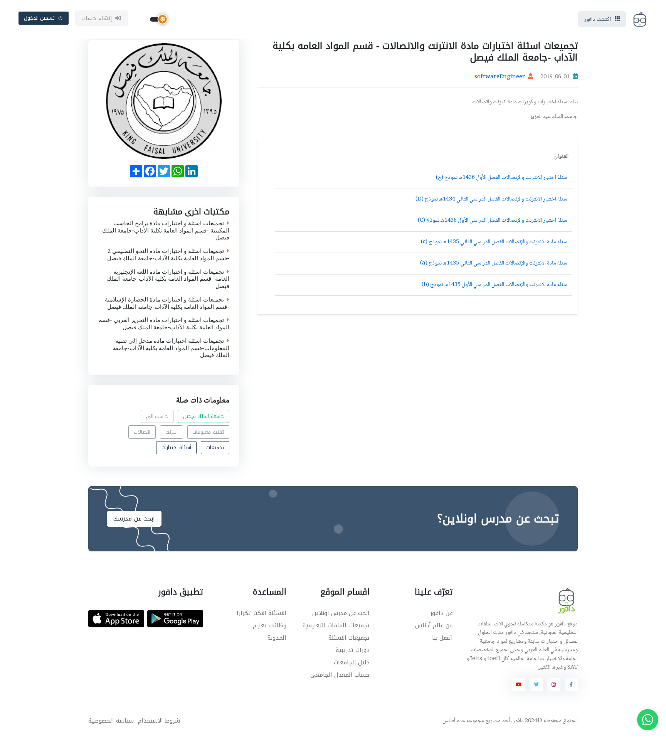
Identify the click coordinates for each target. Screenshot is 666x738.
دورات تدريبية (353, 650)
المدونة (276, 637)
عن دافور (441, 613)
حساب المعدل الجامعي (340, 674)
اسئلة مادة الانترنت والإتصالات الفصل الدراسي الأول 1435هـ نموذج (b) (495, 285)
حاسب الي (157, 416)
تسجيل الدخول (39, 18)
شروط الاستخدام (159, 720)
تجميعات (215, 447)
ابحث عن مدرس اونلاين (341, 613)
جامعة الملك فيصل (203, 416)
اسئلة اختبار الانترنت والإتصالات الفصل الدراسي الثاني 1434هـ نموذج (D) (491, 199)
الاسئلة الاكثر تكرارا (261, 613)
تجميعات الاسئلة (349, 637)
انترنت (171, 432)
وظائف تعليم (269, 625)
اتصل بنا (442, 637)
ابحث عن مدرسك (134, 518)
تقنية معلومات (208, 432)
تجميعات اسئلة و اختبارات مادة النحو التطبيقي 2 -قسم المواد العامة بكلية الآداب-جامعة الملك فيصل (168, 255)
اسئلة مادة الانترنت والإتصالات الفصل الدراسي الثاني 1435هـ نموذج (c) (494, 242)
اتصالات (142, 432)
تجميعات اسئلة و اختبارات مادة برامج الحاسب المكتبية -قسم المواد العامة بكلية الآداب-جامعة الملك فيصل (165, 230)
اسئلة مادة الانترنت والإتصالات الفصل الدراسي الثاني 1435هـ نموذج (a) (494, 263)
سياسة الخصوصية (111, 720)
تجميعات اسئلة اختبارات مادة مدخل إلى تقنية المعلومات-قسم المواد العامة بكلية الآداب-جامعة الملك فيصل (171, 348)
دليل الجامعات (352, 662)
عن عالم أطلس (434, 625)
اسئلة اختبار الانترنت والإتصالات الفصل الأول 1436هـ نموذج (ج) (502, 178)
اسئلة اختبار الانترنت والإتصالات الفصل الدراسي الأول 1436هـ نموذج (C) (493, 221)
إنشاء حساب (97, 18)
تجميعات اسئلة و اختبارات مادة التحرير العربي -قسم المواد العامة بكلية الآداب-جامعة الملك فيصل (163, 324)
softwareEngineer (499, 77)
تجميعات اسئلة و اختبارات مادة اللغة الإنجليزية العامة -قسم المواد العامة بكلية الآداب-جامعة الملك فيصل (168, 279)
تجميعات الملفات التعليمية (336, 625)
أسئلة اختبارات (176, 447)
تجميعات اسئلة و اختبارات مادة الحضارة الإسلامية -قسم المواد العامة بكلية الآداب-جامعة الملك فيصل (167, 303)
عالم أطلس (453, 721)
